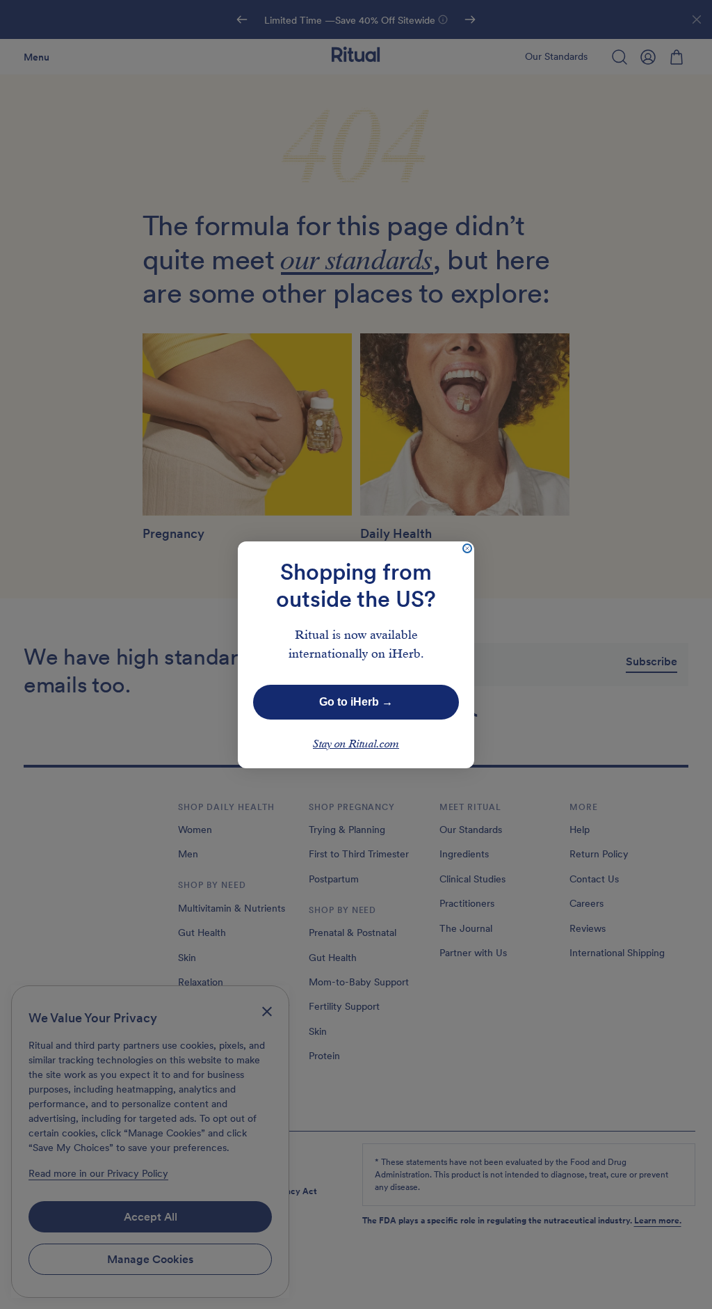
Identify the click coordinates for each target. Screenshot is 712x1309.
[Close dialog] (467, 548)
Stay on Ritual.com (356, 744)
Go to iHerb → (356, 702)
